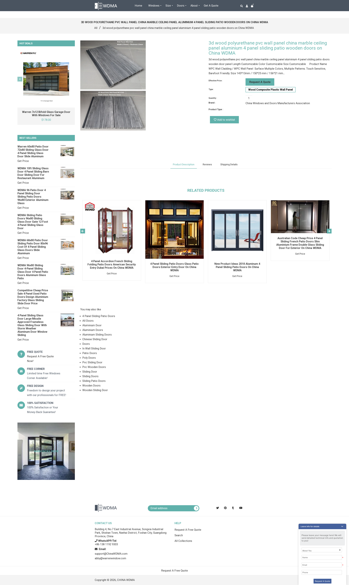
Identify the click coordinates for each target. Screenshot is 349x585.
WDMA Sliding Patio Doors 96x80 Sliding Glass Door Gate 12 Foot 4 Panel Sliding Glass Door (32, 222)
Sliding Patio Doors (94, 381)
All (95, 28)
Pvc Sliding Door (92, 362)
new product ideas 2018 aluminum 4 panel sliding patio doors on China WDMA (237, 267)
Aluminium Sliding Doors (97, 334)
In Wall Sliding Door (94, 348)
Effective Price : (216, 81)
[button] (322, 526)
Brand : (212, 102)
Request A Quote (259, 82)
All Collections (183, 541)
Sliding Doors (90, 376)
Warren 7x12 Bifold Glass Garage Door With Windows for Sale (46, 113)
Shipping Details (229, 164)
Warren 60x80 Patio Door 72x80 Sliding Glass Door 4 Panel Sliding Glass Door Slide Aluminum (33, 151)
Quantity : (213, 98)
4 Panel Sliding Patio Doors (98, 316)
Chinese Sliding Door (94, 339)
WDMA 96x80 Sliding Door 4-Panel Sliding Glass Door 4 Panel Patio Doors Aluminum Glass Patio (32, 272)
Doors (86, 343)
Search (178, 535)
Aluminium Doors (92, 330)
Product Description (183, 164)
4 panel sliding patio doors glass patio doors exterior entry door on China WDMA (174, 267)
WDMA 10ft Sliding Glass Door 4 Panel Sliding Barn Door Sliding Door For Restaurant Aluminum (33, 173)
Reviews (207, 164)
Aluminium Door (92, 325)
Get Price (23, 161)
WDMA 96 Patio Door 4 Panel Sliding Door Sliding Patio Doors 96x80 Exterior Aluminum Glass (32, 196)
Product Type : (216, 109)
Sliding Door (89, 371)
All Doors (88, 320)
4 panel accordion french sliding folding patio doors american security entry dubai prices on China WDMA (112, 264)
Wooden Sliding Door (95, 390)
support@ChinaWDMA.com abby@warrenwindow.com (111, 553)
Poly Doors (89, 357)
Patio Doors (89, 353)
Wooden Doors (91, 385)
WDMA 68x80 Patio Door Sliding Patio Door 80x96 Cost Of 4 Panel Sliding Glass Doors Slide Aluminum (32, 247)
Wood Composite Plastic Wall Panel (270, 89)
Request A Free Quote (187, 529)
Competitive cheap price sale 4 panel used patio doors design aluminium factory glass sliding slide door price (32, 297)
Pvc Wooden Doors (94, 367)
